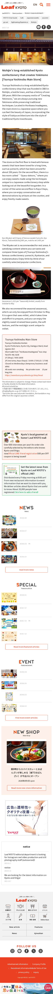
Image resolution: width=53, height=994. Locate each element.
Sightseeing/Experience (19, 22)
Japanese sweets (33, 18)
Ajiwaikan (38, 933)
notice (7, 867)
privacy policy (23, 972)
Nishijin (34, 22)
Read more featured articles (26, 646)
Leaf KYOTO (6, 13)
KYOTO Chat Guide (10, 18)
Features (39, 927)
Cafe (21, 18)
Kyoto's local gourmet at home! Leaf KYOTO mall (34, 436)
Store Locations (17, 13)
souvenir (45, 18)
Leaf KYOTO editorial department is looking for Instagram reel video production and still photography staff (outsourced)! (25, 857)
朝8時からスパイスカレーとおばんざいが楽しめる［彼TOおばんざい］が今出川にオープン (26, 772)
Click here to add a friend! (26, 492)
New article (14, 927)
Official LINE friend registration (22, 453)
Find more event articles (26, 717)
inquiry (36, 972)
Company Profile (39, 964)
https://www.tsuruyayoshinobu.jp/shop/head (24, 375)
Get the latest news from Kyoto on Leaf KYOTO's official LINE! (34, 470)
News (14, 933)
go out (5, 22)
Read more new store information (26, 788)
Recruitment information (20, 968)
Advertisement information (17, 964)
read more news (26, 569)
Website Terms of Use (38, 968)
